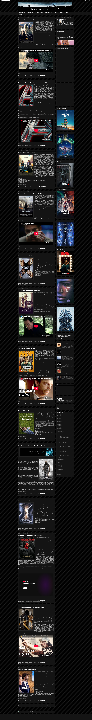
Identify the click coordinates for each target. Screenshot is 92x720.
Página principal (22, 12)
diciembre (61, 429)
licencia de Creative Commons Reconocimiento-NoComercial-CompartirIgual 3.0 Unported (64, 401)
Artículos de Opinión (25, 601)
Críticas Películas (24, 284)
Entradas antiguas (50, 705)
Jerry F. (24, 75)
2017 (59, 424)
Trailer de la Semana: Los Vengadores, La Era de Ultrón (33, 83)
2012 (59, 474)
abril (60, 466)
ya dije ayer (24, 117)
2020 (59, 419)
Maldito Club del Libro (25, 495)
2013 (59, 472)
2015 (59, 427)
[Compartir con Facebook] (43, 75)
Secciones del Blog (48, 12)
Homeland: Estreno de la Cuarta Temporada (30, 535)
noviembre (61, 431)
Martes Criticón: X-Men (24, 501)
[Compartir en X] (42, 75)
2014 (59, 428)
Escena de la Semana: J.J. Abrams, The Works (31, 193)
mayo (60, 465)
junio (60, 463)
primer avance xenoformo (45, 618)
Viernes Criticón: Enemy (66, 343)
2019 (59, 421)
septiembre (61, 459)
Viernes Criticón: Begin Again (26, 152)
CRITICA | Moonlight (65, 356)
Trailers (66, 12)
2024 (59, 415)
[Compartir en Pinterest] (44, 75)
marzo (60, 468)
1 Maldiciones (35, 493)
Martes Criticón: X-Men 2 (25, 256)
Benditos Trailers (24, 405)
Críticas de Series (40, 12)
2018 (59, 422)
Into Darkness (44, 203)
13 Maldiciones (35, 186)
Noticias (56, 12)
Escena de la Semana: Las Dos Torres (28, 19)
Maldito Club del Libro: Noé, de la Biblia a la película (32, 445)
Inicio (37, 705)
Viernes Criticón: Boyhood (25, 411)
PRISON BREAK (64, 362)
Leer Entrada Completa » (22, 184)
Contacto (20, 14)
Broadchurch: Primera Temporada (27, 669)
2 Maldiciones (35, 75)
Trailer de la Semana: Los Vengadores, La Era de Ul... (64, 437)
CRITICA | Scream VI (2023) (66, 376)
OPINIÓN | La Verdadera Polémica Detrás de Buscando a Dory (67, 370)
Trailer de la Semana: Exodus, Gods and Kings (31, 607)
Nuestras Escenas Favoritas (26, 77)
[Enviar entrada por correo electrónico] (39, 75)
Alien (51, 617)
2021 (59, 418)
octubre (60, 432)
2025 (59, 414)
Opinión (61, 12)
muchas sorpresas (46, 86)
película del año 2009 (42, 198)
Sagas (32, 77)
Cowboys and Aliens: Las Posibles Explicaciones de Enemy (67, 350)
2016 (59, 425)
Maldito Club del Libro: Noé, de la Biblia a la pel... (64, 449)
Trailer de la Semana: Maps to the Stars (29, 290)
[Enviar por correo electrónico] (40, 75)
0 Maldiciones (35, 248)
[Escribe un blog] (41, 75)
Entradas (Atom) (38, 709)
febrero (60, 469)
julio (60, 462)
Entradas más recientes (22, 705)
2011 (59, 475)
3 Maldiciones (35, 283)
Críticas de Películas (30, 12)
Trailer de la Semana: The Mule (26, 348)
